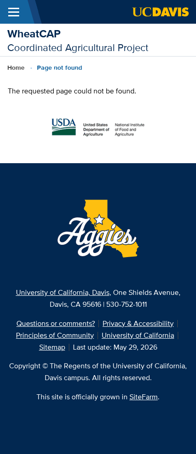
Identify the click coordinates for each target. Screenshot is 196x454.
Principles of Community (55, 335)
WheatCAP (34, 33)
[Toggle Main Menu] (13, 12)
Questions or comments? (55, 323)
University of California (138, 335)
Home (16, 67)
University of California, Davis (62, 292)
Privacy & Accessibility (138, 323)
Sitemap (52, 347)
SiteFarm (143, 397)
